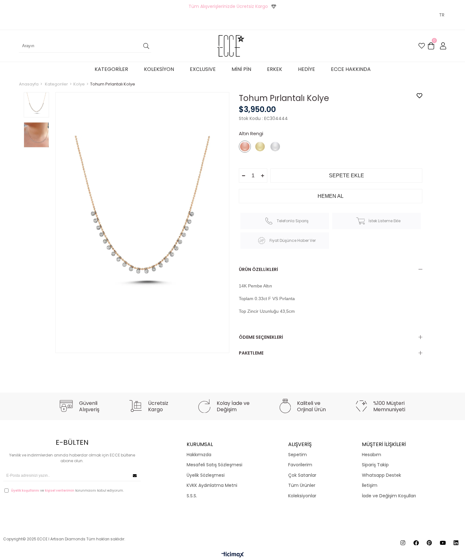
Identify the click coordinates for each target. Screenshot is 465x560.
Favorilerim (300, 465)
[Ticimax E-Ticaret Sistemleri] (232, 555)
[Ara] (146, 46)
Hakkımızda (199, 455)
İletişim (369, 485)
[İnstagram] (403, 543)
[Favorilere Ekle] (419, 95)
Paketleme (251, 353)
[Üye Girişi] (443, 45)
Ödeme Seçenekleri (261, 337)
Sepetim (297, 455)
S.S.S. (192, 496)
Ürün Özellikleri (258, 269)
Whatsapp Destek (381, 475)
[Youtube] (443, 543)
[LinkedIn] (456, 543)
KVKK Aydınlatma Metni (212, 485)
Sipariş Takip (375, 465)
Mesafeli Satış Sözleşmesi (214, 465)
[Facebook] (416, 543)
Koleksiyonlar (302, 496)
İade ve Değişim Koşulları (389, 496)
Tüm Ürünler (301, 485)
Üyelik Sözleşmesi (206, 475)
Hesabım (371, 455)
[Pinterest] (429, 543)
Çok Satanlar (302, 475)
